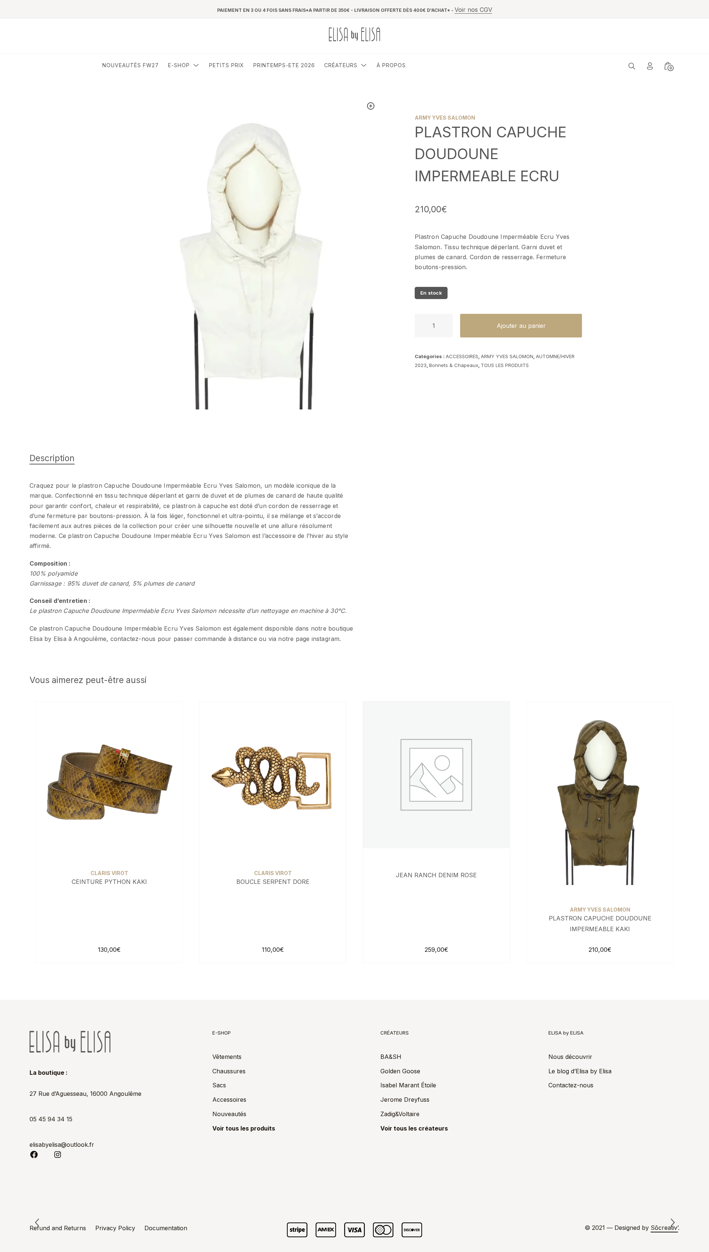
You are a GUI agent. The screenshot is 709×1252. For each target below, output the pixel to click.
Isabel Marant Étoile (408, 1085)
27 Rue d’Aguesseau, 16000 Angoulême (85, 1093)
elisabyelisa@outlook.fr (62, 1144)
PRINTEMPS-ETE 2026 (284, 65)
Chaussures (229, 1071)
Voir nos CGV (473, 9)
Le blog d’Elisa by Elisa (580, 1071)
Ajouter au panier (521, 325)
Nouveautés (229, 1114)
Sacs (219, 1085)
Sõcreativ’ (664, 1227)
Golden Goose (400, 1071)
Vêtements (227, 1056)
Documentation (165, 1228)
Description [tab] (52, 458)
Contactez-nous (570, 1085)
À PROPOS (391, 65)
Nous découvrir (570, 1056)
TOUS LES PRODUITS (505, 365)
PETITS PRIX (226, 65)
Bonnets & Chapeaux (453, 365)
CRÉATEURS (340, 65)
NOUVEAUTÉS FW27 (130, 65)
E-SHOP (179, 65)
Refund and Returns (58, 1228)
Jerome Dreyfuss (404, 1099)
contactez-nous (133, 638)
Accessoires (229, 1099)
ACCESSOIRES (462, 356)
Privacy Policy (115, 1228)
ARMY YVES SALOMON (507, 356)
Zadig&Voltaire (399, 1114)
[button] (370, 106)
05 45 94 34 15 (51, 1119)
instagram (326, 638)
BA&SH (390, 1056)
